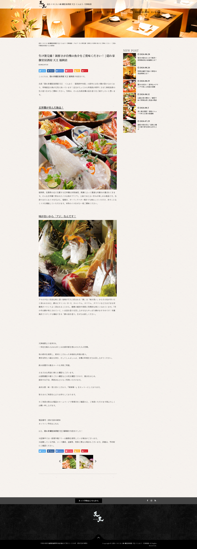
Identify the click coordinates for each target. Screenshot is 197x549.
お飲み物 (98, 12)
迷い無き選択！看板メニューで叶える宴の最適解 (147, 112)
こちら (56, 423)
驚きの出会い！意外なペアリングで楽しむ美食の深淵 (148, 85)
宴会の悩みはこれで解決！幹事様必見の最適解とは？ (147, 59)
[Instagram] (151, 500)
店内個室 (110, 12)
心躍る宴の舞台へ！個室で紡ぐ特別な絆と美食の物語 (147, 99)
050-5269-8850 (142, 12)
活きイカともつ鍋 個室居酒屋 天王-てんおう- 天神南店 (69, 4)
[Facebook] (147, 500)
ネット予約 (155, 12)
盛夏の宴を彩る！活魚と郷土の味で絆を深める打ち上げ (147, 127)
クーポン (122, 12)
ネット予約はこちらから (89, 500)
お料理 (87, 12)
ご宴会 (77, 12)
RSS (155, 500)
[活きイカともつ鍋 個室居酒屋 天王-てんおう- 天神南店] (98, 516)
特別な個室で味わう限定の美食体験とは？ (147, 72)
